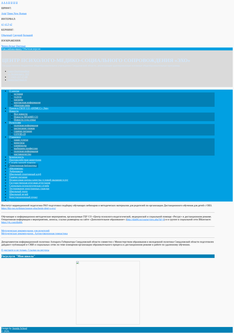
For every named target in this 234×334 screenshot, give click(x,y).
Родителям (15, 122)
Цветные (21, 46)
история (18, 93)
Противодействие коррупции (25, 159)
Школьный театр (18, 191)
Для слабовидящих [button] (11, 49)
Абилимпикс (16, 168)
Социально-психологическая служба (29, 185)
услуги (17, 96)
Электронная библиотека (23, 165)
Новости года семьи (25, 119)
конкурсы (19, 142)
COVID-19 (20, 134)
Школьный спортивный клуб (25, 174)
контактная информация (27, 102)
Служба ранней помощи (22, 162)
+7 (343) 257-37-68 (18, 77)
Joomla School (19, 328)
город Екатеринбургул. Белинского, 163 (19, 72)
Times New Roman (17, 13)
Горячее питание (18, 177)
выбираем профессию (26, 148)
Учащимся (15, 137)
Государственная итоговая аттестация (29, 182)
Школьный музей (18, 194)
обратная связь (22, 105)
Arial (3, 13)
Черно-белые (8, 46)
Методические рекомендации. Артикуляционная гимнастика (34, 233)
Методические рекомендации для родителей (25, 230)
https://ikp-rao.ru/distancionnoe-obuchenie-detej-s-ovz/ (28, 208)
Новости (14, 111)
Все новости (21, 114)
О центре (14, 91)
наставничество (22, 154)
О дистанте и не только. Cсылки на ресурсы (25, 250)
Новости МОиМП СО (26, 116)
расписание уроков (24, 128)
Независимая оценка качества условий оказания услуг (38, 180)
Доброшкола (16, 171)
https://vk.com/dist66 (11, 222)
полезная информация (26, 125)
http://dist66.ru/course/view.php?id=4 (145, 219)
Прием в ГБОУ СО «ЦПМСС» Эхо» (29, 108)
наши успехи (21, 139)
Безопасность (16, 157)
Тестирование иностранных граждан (29, 188)
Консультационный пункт (23, 197)
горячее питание (23, 131)
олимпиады (20, 145)
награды (18, 99)
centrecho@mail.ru (17, 79)
